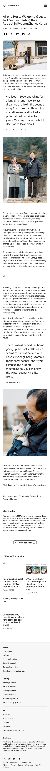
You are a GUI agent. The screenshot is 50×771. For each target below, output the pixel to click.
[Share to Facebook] (5, 34)
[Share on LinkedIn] (17, 34)
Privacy (5, 765)
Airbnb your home (9, 683)
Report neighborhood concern (14, 671)
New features (8, 718)
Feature (6, 499)
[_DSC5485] (25, 55)
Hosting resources (10, 691)
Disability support (9, 663)
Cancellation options (10, 667)
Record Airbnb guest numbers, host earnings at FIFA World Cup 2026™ (13, 583)
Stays (36, 28)
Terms (13, 765)
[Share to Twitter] (11, 34)
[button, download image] (42, 45)
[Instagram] (9, 759)
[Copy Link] (30, 34)
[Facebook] (18, 759)
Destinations (35, 496)
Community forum (10, 695)
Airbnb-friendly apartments (13, 702)
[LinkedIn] (14, 759)
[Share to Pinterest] (24, 34)
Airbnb (7, 28)
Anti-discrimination (10, 659)
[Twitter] (5, 759)
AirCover (6, 655)
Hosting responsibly (10, 699)
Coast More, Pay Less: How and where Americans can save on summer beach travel (13, 619)
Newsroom (13, 5)
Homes (13, 499)
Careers (6, 722)
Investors (6, 726)
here (10, 485)
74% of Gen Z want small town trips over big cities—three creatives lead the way (36, 584)
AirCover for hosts (9, 687)
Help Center (7, 651)
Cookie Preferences (25, 765)
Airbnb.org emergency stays (13, 730)
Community (28, 28)
